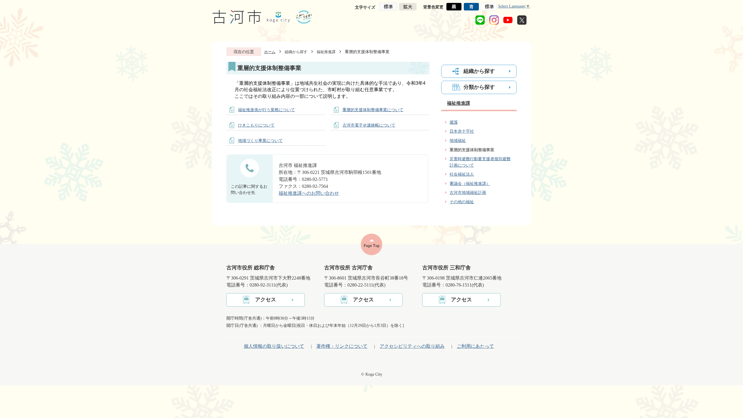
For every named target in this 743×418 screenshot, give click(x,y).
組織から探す (296, 52)
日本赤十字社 (462, 131)
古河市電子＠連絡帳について (368, 125)
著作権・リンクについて (341, 346)
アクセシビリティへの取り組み (412, 346)
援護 (454, 122)
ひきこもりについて (256, 125)
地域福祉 (458, 140)
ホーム (269, 52)
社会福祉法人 (462, 174)
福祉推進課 (326, 52)
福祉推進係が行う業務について (266, 109)
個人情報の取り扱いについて (274, 346)
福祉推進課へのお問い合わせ (309, 193)
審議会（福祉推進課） (470, 183)
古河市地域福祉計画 (468, 192)
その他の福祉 (462, 201)
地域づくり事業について (260, 140)
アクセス (265, 299)
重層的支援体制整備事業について (372, 109)
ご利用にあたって (475, 346)
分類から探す (479, 87)
